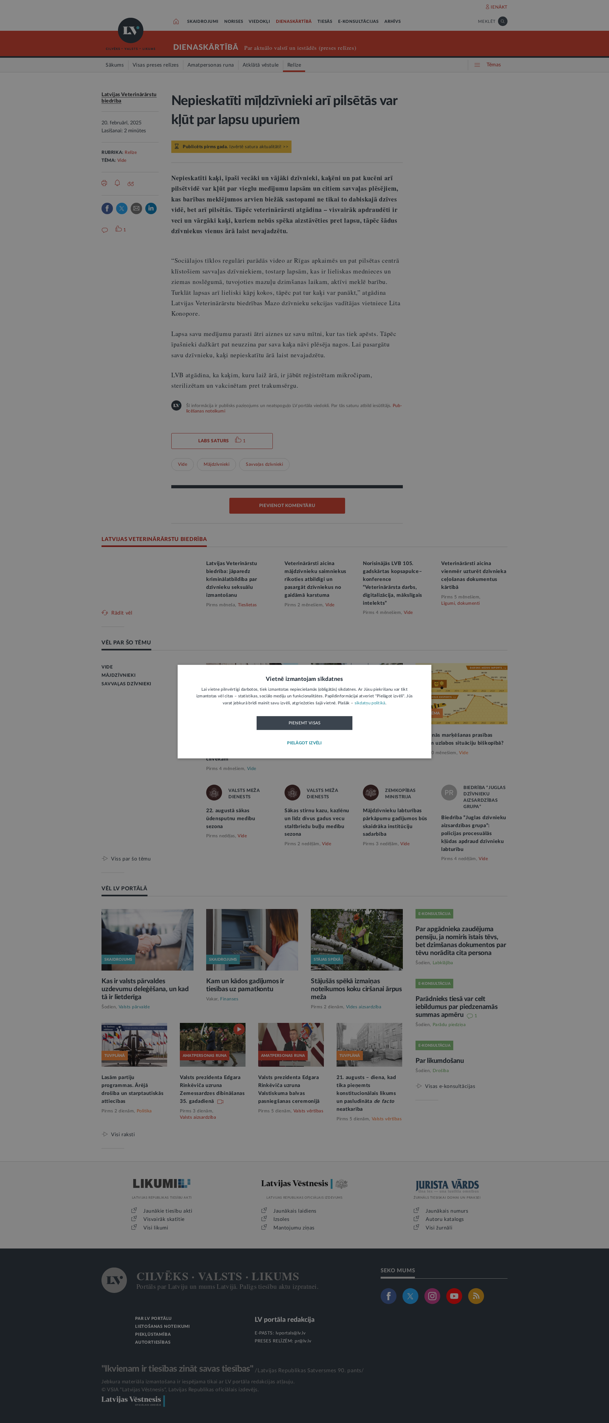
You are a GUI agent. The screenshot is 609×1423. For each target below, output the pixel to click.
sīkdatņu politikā (370, 703)
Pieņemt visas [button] (305, 723)
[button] (304, 743)
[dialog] (304, 711)
